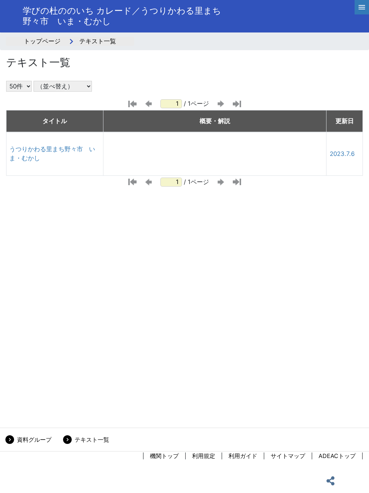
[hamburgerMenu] (362, 7)
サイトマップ (288, 455)
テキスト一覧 (92, 439)
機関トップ (164, 455)
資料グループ (34, 439)
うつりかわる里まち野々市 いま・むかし (52, 153)
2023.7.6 (342, 153)
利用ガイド (242, 455)
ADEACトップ (337, 455)
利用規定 (203, 455)
